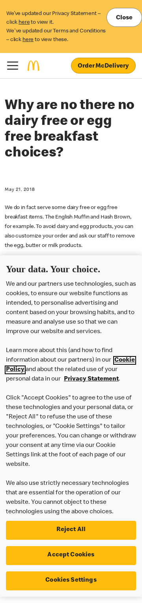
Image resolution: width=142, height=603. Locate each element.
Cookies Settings (71, 580)
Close (124, 18)
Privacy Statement (91, 379)
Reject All (71, 530)
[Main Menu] (12, 65)
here (24, 22)
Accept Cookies (70, 555)
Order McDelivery (103, 66)
